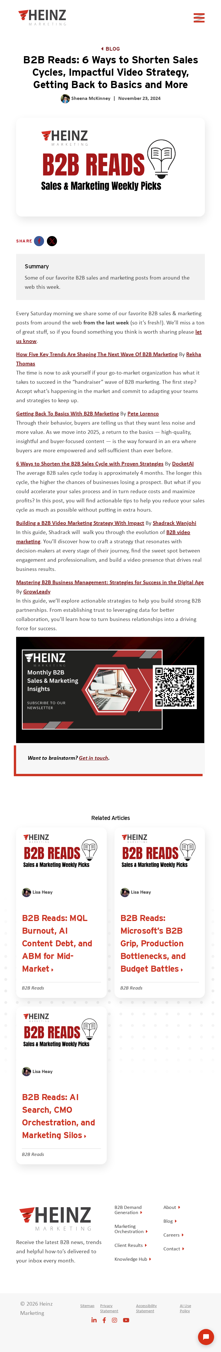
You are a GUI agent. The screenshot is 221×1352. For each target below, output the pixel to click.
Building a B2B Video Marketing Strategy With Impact (80, 523)
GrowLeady (36, 591)
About (169, 1207)
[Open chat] (206, 1337)
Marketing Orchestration (129, 1229)
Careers (171, 1234)
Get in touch (93, 758)
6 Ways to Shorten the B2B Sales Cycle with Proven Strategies (89, 463)
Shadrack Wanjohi (174, 523)
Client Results (129, 1245)
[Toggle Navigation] (200, 19)
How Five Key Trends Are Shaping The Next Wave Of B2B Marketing (97, 354)
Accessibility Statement (146, 1308)
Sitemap (87, 1305)
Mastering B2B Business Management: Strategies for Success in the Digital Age (110, 582)
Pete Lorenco (143, 413)
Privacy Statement (109, 1308)
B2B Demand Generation (128, 1210)
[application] (110, 690)
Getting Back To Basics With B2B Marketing (67, 413)
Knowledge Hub (131, 1259)
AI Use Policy (185, 1308)
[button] (39, 241)
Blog (113, 49)
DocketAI (183, 463)
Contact (171, 1248)
